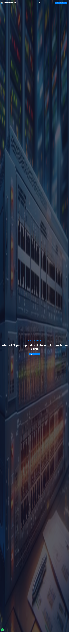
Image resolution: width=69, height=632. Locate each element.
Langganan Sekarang (34, 354)
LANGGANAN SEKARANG (61, 2)
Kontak (53, 2)
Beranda (36, 2)
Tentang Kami (42, 2)
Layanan (48, 2)
